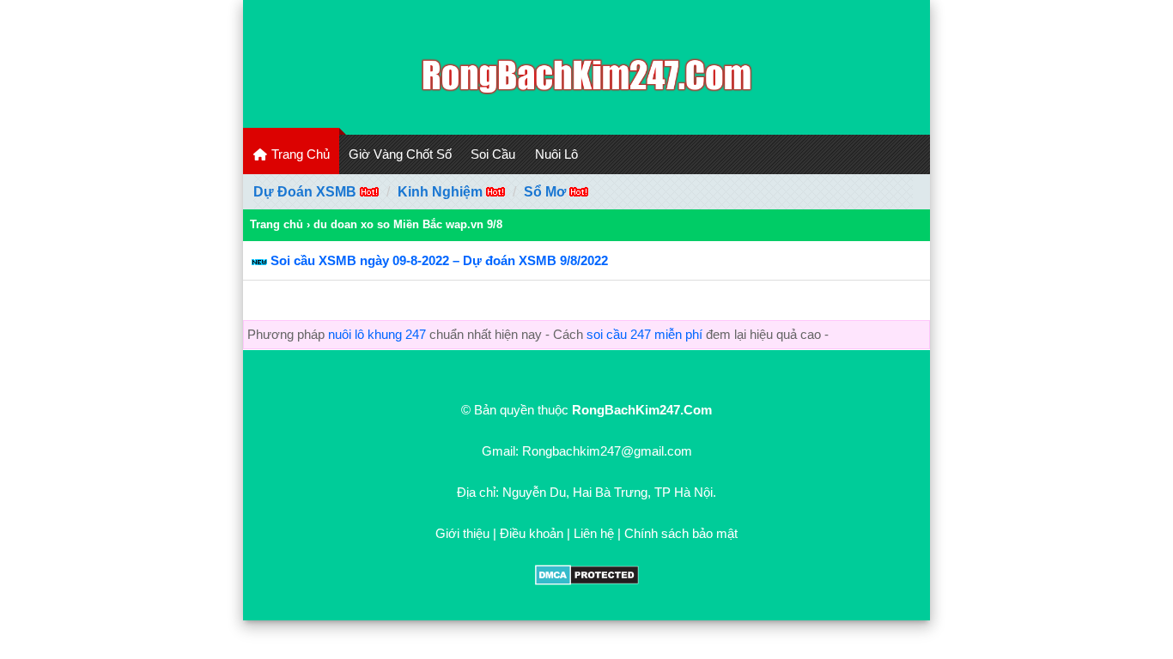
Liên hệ (594, 533)
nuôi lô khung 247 (377, 334)
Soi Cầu (493, 154)
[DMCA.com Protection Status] (587, 580)
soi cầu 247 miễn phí (644, 334)
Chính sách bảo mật (681, 533)
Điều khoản (531, 533)
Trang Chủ (299, 154)
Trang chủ (276, 224)
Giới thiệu (462, 533)
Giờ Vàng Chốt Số (400, 154)
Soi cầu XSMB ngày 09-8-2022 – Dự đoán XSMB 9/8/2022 (439, 260)
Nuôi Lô (556, 154)
